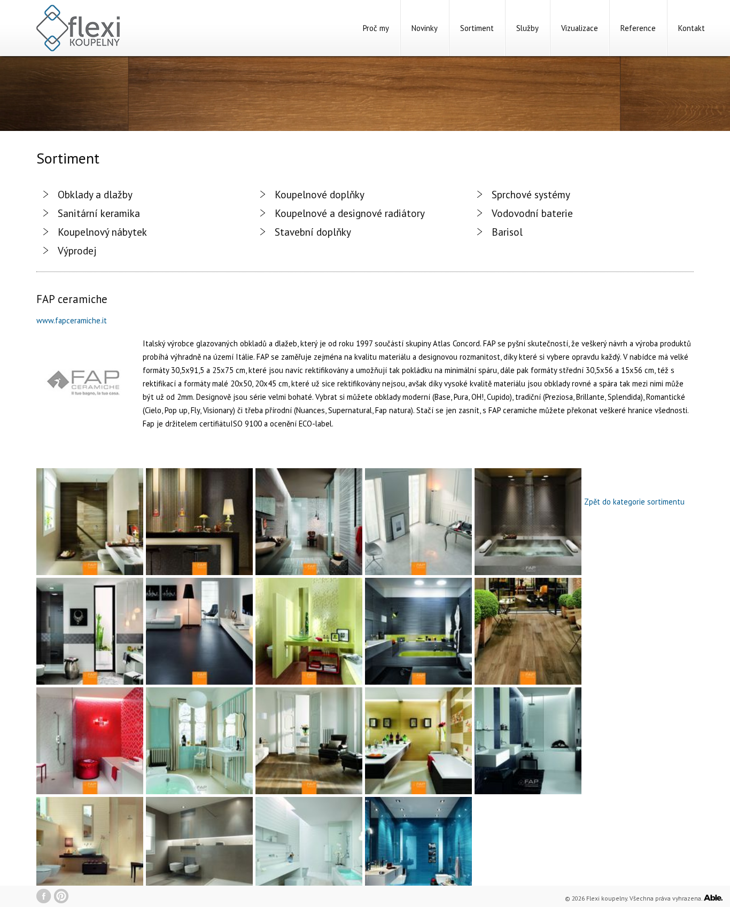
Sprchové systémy (531, 194)
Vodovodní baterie (532, 213)
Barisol (507, 231)
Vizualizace (579, 28)
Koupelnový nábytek (102, 231)
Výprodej (77, 250)
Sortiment (477, 28)
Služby (527, 28)
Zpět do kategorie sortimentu (634, 502)
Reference (638, 28)
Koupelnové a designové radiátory (350, 213)
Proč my (376, 28)
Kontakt (691, 28)
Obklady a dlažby (95, 194)
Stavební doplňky (313, 231)
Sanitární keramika (99, 213)
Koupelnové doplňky (319, 194)
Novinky (424, 28)
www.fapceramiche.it (71, 320)
